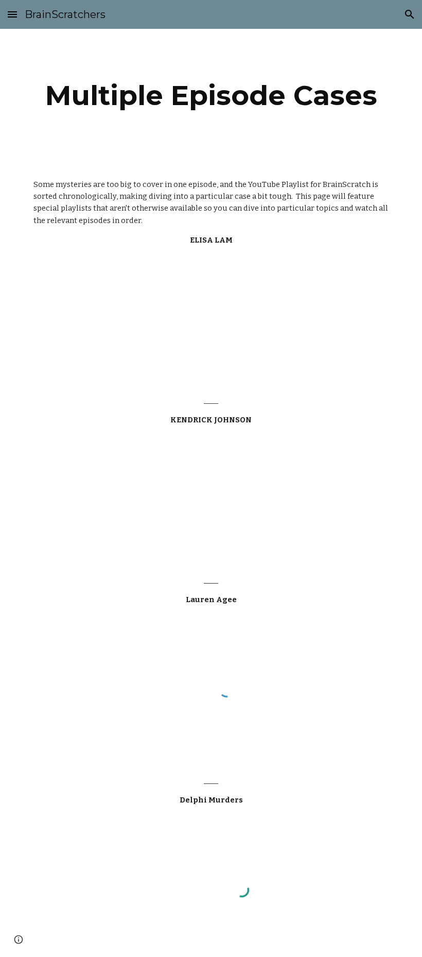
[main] (211, 95)
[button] (12, 14)
